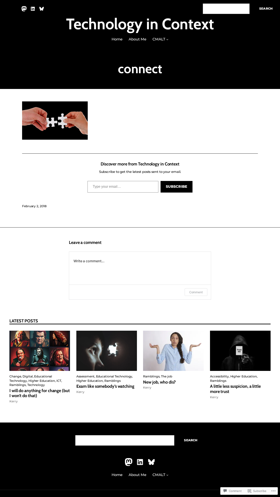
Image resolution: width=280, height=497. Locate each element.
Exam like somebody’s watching (105, 386)
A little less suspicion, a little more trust (235, 389)
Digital (28, 376)
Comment (196, 292)
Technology (36, 385)
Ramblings (17, 385)
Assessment (85, 376)
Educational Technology (114, 376)
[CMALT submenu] (167, 39)
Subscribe (176, 186)
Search (266, 8)
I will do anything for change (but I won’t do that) (39, 393)
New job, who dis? (159, 382)
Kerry (13, 401)
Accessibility (219, 376)
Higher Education (41, 380)
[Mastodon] (24, 8)
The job (166, 376)
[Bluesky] (41, 8)
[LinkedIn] (32, 8)
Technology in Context (140, 23)
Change (15, 376)
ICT (58, 380)
